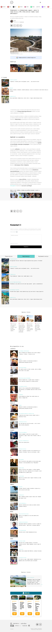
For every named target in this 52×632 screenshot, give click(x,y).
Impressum (32, 628)
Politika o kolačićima (39, 629)
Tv (49, 6)
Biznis (39, 6)
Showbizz (21, 6)
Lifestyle (27, 6)
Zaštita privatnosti (33, 629)
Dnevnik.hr (4, 6)
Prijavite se (26, 246)
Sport (15, 6)
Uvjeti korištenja (39, 628)
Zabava (45, 6)
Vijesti (10, 6)
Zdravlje (33, 6)
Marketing (35, 628)
